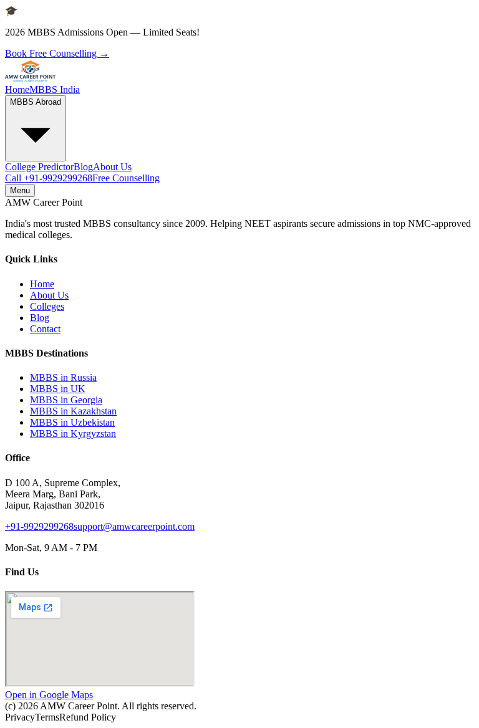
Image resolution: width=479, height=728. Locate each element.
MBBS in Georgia (66, 400)
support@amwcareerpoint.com (134, 526)
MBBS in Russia (63, 377)
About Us (112, 166)
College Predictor (39, 166)
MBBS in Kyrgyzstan (73, 433)
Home (17, 89)
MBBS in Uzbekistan (72, 422)
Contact (45, 328)
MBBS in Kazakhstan (73, 411)
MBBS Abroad (35, 102)
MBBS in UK (57, 388)
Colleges (47, 306)
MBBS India (54, 89)
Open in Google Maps (49, 694)
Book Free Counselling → (57, 53)
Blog (83, 166)
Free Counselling (126, 178)
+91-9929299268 (48, 178)
